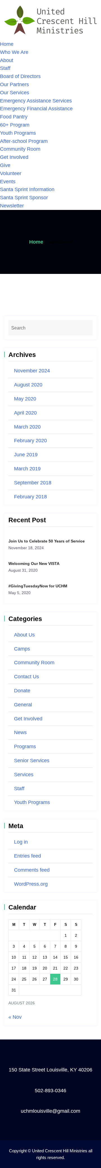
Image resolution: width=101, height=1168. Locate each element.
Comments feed (32, 870)
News (20, 732)
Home (6, 44)
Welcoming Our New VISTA (33, 563)
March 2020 (27, 427)
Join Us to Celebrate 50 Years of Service (46, 541)
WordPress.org (31, 884)
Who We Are (14, 52)
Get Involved (14, 157)
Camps (22, 649)
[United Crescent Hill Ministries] (50, 19)
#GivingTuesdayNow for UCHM (37, 586)
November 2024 (32, 371)
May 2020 (25, 399)
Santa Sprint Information (27, 189)
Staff (5, 68)
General (23, 704)
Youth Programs (18, 133)
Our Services (14, 92)
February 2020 (30, 440)
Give (5, 165)
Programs (25, 746)
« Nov (15, 1017)
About (6, 60)
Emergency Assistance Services (36, 101)
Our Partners (14, 84)
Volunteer (10, 173)
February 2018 (30, 497)
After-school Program (24, 141)
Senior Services (31, 760)
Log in (21, 842)
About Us (24, 635)
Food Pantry (13, 117)
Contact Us (26, 676)
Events (7, 181)
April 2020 (25, 413)
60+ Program (14, 125)
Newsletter (12, 206)
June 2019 (26, 454)
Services (23, 774)
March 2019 (27, 468)
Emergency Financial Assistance (36, 108)
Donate (22, 690)
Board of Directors (20, 76)
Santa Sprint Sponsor (24, 197)
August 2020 (28, 385)
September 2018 (32, 482)
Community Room (20, 149)
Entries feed (27, 856)
